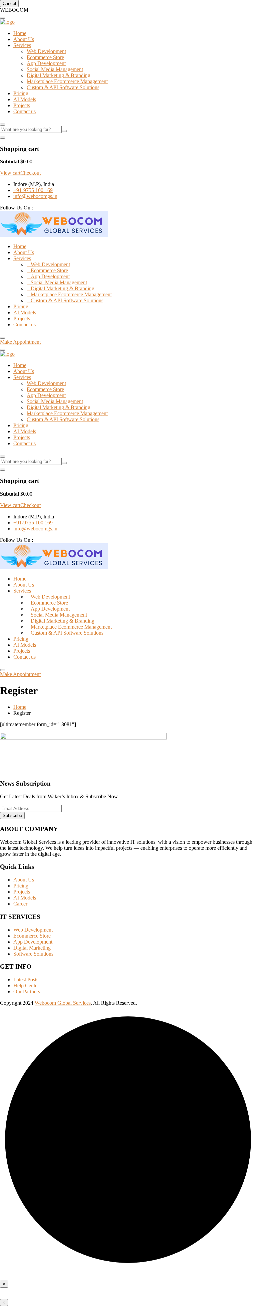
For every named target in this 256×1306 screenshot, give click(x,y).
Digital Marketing (32, 948)
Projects (21, 105)
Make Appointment (20, 342)
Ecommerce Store (45, 57)
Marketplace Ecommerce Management (67, 81)
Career (20, 904)
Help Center (26, 985)
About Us (23, 39)
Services (22, 45)
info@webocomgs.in (35, 196)
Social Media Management (55, 69)
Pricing (20, 93)
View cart (10, 173)
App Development (46, 63)
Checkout (30, 173)
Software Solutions (33, 954)
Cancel (9, 3)
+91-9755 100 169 (33, 190)
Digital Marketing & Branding (58, 75)
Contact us (24, 111)
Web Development (46, 51)
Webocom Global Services (63, 1003)
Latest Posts (25, 979)
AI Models (24, 99)
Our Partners (26, 991)
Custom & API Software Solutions (63, 87)
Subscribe (12, 815)
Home (19, 33)
